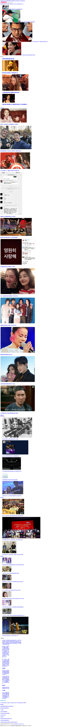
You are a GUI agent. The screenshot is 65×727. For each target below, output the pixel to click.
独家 (7, 0)
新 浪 (1, 713)
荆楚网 (1, 718)
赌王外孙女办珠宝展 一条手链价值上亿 (10, 72)
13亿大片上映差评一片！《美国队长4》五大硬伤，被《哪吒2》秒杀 (9, 170)
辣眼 (2, 416)
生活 (16, 0)
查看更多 (1, 415)
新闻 (2, 0)
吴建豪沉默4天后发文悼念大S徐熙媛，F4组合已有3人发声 (8, 325)
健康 (13, 0)
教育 (9, 0)
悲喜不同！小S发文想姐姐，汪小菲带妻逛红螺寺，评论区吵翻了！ (9, 124)
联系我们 (21, 702)
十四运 (21, 0)
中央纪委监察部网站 (3, 711)
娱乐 (5, 0)
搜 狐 (3, 713)
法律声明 (24, 702)
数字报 (23, 0)
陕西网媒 (1, 704)
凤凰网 (8, 713)
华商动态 (5, 702)
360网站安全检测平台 (14, 722)
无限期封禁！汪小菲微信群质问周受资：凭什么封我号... (8, 216)
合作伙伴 (14, 702)
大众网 (1, 720)
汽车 (15, 0)
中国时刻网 (7, 718)
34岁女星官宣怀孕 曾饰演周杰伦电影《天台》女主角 (7, 383)
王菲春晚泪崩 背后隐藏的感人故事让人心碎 (6, 354)
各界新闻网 (2, 706)
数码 (12, 0)
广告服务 (11, 702)
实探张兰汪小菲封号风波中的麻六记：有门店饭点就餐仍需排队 (9, 237)
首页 (1, 0)
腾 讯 (6, 713)
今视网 (1, 722)
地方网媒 (1, 716)
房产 (18, 0)
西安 (1, 497)
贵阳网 (9, 722)
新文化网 (10, 718)
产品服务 (8, 702)
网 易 (5, 713)
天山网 (4, 722)
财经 (10, 0)
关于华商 (1, 702)
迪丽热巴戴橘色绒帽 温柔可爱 (8, 58)
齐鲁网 (7, 720)
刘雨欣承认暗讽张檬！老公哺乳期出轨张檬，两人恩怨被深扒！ (15, 104)
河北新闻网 (4, 720)
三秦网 (9, 706)
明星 (1, 556)
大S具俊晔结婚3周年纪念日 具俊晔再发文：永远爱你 (7, 266)
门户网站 (1, 709)
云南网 (4, 718)
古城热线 (11, 706)
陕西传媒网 (6, 706)
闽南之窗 (6, 722)
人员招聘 (18, 702)
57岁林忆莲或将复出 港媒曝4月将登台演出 (10, 92)
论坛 (4, 0)
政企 (19, 0)
